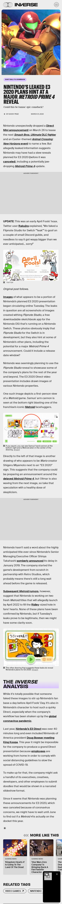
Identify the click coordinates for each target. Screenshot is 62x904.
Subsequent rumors (20, 591)
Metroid (30, 407)
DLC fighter (35, 134)
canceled (9, 161)
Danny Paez (14, 114)
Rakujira (23, 226)
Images (8, 297)
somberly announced (30, 560)
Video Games (13, 891)
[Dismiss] (56, 874)
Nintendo (35, 891)
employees (38, 751)
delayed (18, 478)
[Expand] (46, 874)
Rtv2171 (17, 450)
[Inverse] (26, 4)
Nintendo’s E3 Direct (28, 729)
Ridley (35, 604)
